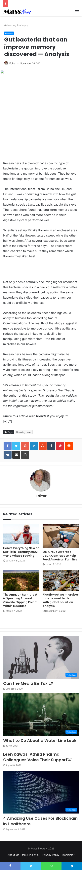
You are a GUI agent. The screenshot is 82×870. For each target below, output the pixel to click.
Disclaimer (68, 854)
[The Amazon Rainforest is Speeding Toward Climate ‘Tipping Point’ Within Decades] (21, 580)
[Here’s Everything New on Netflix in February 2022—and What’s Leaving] (21, 534)
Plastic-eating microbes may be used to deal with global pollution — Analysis (61, 600)
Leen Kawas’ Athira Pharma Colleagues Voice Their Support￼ (37, 757)
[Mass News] (17, 11)
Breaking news (23, 432)
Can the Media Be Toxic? (28, 683)
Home (11, 25)
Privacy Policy (50, 854)
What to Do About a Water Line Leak (39, 740)
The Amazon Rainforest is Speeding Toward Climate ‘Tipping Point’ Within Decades (20, 600)
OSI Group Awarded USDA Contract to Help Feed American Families (60, 555)
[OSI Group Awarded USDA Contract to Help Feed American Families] (61, 536)
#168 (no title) (31, 854)
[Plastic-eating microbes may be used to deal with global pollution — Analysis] (61, 580)
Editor (12, 63)
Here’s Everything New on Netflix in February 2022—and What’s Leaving (21, 552)
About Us (13, 854)
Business (22, 25)
